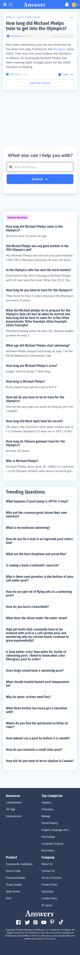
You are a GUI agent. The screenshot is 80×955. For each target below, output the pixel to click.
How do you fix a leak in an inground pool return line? (39, 541)
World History (49, 823)
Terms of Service (51, 877)
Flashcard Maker (16, 877)
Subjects (10, 17)
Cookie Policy (49, 898)
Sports (20, 17)
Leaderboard (13, 802)
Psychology (48, 836)
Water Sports (33, 17)
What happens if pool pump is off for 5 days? (37, 501)
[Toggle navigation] (5, 4)
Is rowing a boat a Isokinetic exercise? (32, 565)
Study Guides (14, 884)
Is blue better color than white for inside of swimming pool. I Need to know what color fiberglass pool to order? (36, 655)
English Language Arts (54, 830)
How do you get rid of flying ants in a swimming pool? (39, 593)
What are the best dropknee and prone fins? (36, 554)
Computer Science (52, 843)
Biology (45, 816)
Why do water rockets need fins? (28, 697)
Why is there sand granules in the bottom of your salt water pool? (39, 578)
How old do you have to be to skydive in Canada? (40, 761)
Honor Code (13, 871)
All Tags (10, 809)
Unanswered (13, 816)
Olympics (59, 49)
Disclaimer (47, 891)
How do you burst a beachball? (27, 607)
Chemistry (47, 809)
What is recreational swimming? (28, 528)
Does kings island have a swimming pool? (35, 671)
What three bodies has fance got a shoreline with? (36, 710)
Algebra (46, 802)
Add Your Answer (40, 83)
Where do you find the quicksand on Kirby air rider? (37, 725)
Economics (47, 850)
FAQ (8, 898)
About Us (47, 864)
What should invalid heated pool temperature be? (37, 684)
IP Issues (46, 905)
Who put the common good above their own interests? (36, 514)
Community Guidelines (19, 864)
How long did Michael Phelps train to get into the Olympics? (36, 25)
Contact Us (48, 871)
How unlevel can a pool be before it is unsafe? (38, 738)
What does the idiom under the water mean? (36, 618)
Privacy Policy (49, 884)
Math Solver (13, 891)
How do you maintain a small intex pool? (34, 750)
